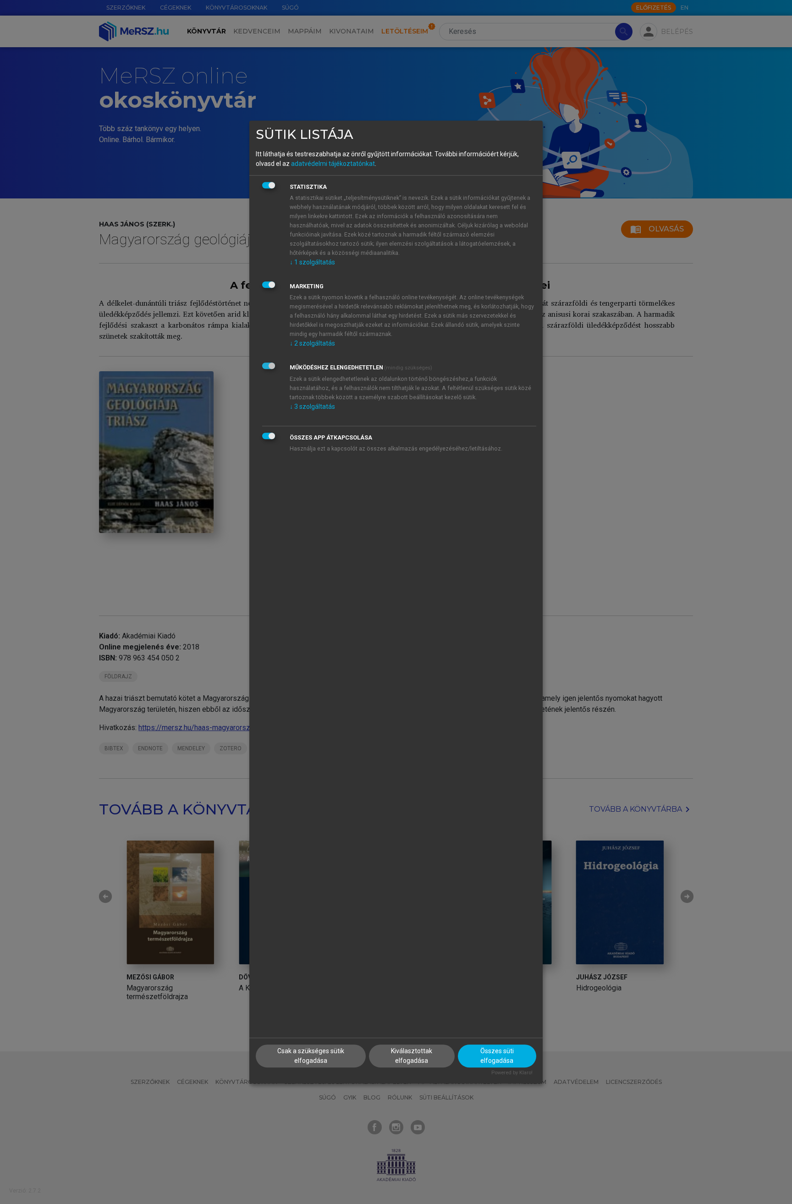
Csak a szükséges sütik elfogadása (310, 1056)
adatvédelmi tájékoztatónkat (333, 163)
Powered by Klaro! (512, 1073)
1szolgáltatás (312, 262)
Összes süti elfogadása (497, 1056)
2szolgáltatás (312, 343)
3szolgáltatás (312, 406)
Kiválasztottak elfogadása (411, 1056)
